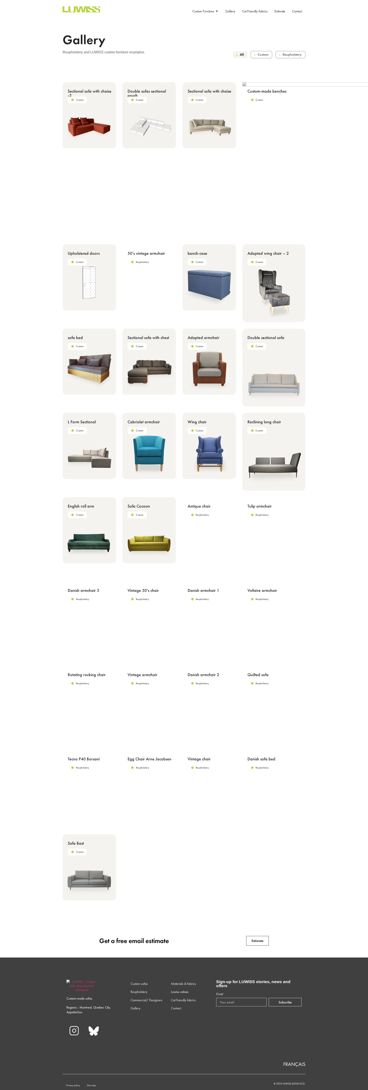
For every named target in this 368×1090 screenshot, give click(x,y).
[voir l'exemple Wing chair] (209, 446)
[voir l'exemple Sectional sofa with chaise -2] (89, 115)
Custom (263, 54)
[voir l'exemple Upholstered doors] (89, 277)
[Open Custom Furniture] (216, 11)
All (242, 54)
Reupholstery (292, 54)
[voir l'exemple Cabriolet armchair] (149, 446)
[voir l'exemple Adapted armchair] (209, 362)
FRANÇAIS (294, 1064)
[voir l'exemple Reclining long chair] (273, 452)
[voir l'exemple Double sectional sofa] (273, 367)
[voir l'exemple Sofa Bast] (89, 867)
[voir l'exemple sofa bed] (89, 362)
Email (220, 994)
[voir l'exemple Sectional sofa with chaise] (209, 115)
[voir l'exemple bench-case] (209, 277)
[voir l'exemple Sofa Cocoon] (149, 530)
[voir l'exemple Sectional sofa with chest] (149, 362)
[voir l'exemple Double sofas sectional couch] (149, 115)
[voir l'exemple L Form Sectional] (89, 446)
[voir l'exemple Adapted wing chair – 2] (273, 283)
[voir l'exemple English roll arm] (89, 530)
